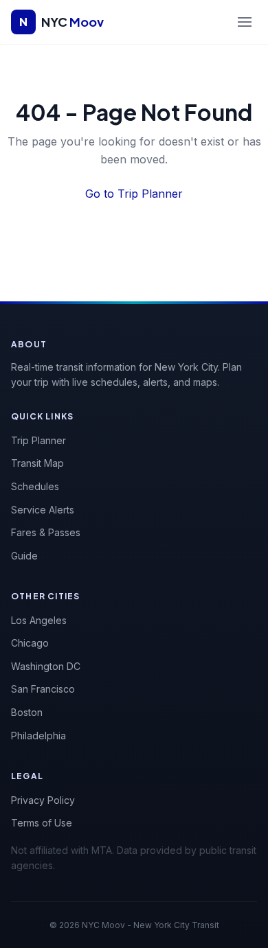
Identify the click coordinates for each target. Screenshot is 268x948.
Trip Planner (38, 440)
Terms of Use (41, 823)
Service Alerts (42, 510)
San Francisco (43, 689)
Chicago (30, 643)
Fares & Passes (45, 532)
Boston (27, 712)
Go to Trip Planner (134, 193)
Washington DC (45, 666)
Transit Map (37, 463)
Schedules (35, 486)
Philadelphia (38, 735)
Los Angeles (39, 620)
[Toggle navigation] (244, 22)
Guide (24, 556)
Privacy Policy (43, 800)
